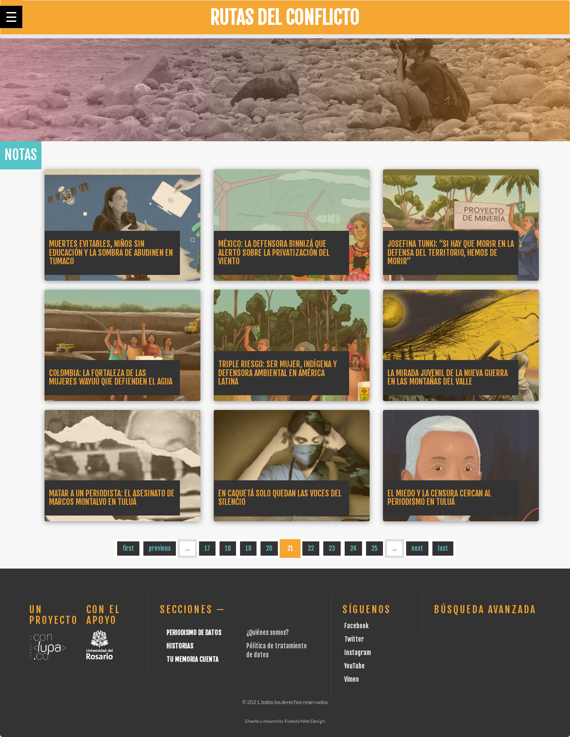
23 (332, 548)
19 (248, 548)
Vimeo (351, 679)
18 (228, 548)
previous (160, 548)
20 (269, 548)
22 (311, 548)
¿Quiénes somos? (267, 632)
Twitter (354, 639)
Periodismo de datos (194, 632)
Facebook (356, 626)
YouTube (354, 666)
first (128, 548)
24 (353, 548)
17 (207, 548)
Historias (180, 646)
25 (374, 548)
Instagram (357, 652)
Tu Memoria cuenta (193, 659)
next (417, 548)
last (443, 548)
